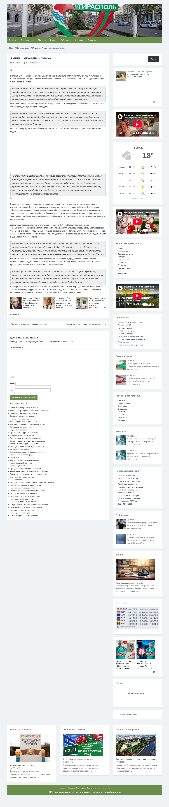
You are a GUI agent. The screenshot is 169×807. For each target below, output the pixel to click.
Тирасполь (122, 417)
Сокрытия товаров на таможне (23, 416)
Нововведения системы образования (26, 507)
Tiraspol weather (137, 199)
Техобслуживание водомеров (130, 487)
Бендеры (121, 400)
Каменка (121, 412)
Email (12, 383)
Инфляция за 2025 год (127, 501)
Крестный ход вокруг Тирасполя (24, 444)
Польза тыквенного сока (20, 419)
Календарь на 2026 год (128, 478)
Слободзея (122, 414)
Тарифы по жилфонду (127, 484)
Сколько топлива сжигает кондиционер (27, 491)
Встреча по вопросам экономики (24, 408)
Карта (89, 788)
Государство (123, 251)
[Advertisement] (58, 154)
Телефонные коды (126, 331)
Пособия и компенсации (128, 495)
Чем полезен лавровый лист (22, 488)
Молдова (42, 40)
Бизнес (121, 248)
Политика (122, 265)
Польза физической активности (23, 493)
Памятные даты (124, 342)
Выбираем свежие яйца (20, 427)
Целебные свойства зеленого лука (25, 496)
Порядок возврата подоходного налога (27, 446)
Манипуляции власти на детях (23, 435)
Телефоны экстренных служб (130, 322)
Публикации (66, 40)
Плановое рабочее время (129, 481)
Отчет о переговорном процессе (24, 515)
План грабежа (16, 480)
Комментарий (17, 347)
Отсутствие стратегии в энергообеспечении (29, 504)
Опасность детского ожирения (23, 502)
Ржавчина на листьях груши (22, 499)
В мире (53, 40)
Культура (121, 257)
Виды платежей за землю (129, 498)
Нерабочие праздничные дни (130, 336)
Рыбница (121, 420)
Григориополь (124, 403)
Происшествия (124, 268)
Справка (71, 788)
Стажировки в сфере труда (21, 455)
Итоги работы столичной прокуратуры (29, 324)
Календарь (81, 788)
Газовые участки (125, 328)
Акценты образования (19, 449)
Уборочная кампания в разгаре (23, 413)
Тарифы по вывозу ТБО (128, 490)
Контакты (106, 788)
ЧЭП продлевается (18, 466)
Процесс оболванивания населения (25, 468)
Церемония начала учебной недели (25, 485)
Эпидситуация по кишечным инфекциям (27, 441)
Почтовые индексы (126, 334)
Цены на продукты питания (22, 510)
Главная (12, 40)
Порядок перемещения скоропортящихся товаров (32, 482)
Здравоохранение (125, 254)
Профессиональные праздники (131, 339)
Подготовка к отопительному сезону (25, 438)
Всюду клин (15, 457)
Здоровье (79, 40)
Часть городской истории (21, 463)
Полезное (92, 40)
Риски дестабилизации (20, 513)
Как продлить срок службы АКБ (23, 422)
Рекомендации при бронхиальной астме (27, 424)
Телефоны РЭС (124, 325)
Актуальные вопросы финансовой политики (29, 471)
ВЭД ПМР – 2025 (125, 504)
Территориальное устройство (130, 345)
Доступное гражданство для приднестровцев (29, 410)
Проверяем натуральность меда (24, 433)
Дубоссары (122, 409)
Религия (97, 788)
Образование (123, 259)
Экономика (122, 274)
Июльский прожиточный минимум (24, 460)
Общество (122, 262)
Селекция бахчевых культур (22, 477)
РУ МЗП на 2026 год (126, 476)
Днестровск (122, 406)
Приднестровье (27, 40)
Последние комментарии (126, 714)
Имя (12, 377)
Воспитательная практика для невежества (28, 474)
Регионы (15, 314)
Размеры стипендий (126, 493)
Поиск (153, 59)
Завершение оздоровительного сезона (27, 452)
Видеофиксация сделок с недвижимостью (85, 324)
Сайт (12, 390)
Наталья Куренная (32, 63)
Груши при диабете (18, 430)
